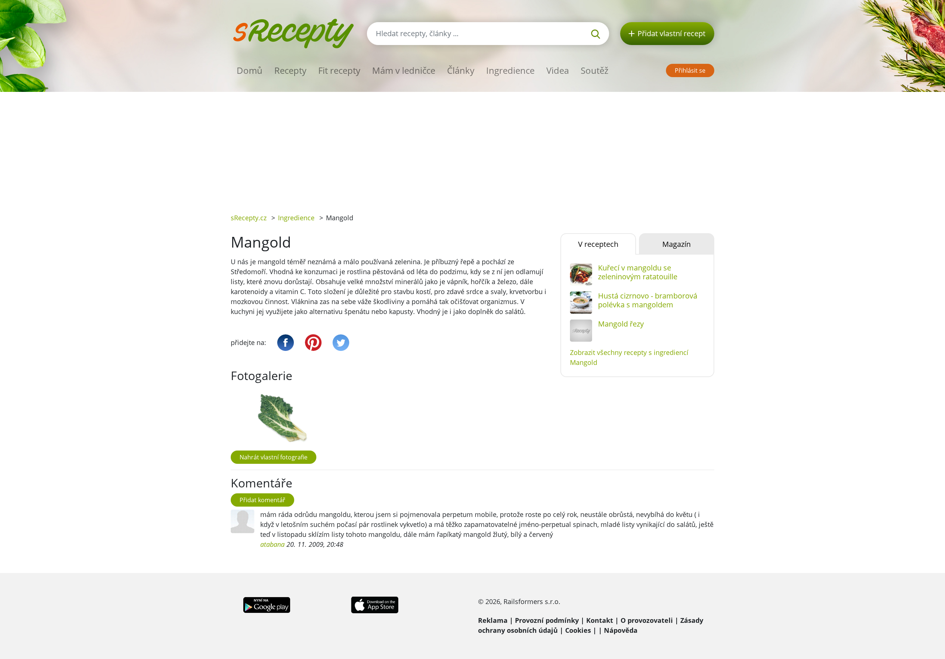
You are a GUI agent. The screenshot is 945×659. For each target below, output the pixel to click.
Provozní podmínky (547, 620)
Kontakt (599, 620)
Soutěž (594, 70)
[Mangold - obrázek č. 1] (280, 418)
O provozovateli (647, 620)
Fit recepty (339, 70)
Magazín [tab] (676, 244)
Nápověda (621, 630)
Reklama (493, 620)
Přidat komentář (262, 500)
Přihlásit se (690, 70)
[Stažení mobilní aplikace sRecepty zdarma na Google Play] (267, 604)
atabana (272, 544)
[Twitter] (341, 342)
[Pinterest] (313, 342)
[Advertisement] (472, 147)
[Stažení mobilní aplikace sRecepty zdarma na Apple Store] (374, 604)
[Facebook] (285, 342)
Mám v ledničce (403, 70)
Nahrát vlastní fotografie (273, 457)
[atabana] (242, 521)
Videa (557, 70)
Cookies (578, 630)
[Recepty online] (293, 33)
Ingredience (510, 70)
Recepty (290, 70)
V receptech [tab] (598, 244)
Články (460, 70)
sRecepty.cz (249, 217)
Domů (249, 70)
